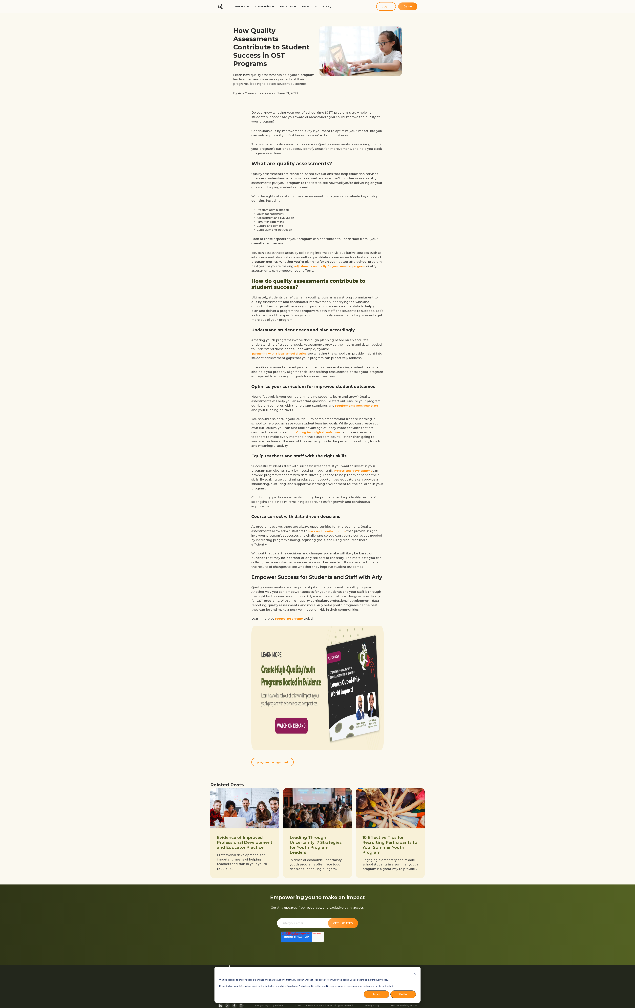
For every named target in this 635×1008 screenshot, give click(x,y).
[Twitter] (227, 1005)
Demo (407, 6)
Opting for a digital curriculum (318, 432)
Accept (376, 994)
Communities (263, 6)
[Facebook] (234, 1005)
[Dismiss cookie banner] (415, 973)
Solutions (240, 6)
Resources (286, 6)
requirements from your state (356, 405)
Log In (386, 6)
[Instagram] (241, 1005)
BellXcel (279, 1005)
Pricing (327, 6)
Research (307, 6)
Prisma (413, 1005)
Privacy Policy (372, 1005)
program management (272, 762)
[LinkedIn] (220, 1005)
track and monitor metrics (327, 531)
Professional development (353, 470)
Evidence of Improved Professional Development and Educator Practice (244, 842)
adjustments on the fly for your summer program (329, 266)
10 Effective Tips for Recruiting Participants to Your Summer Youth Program (389, 845)
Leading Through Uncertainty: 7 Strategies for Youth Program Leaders (316, 845)
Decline (403, 994)
